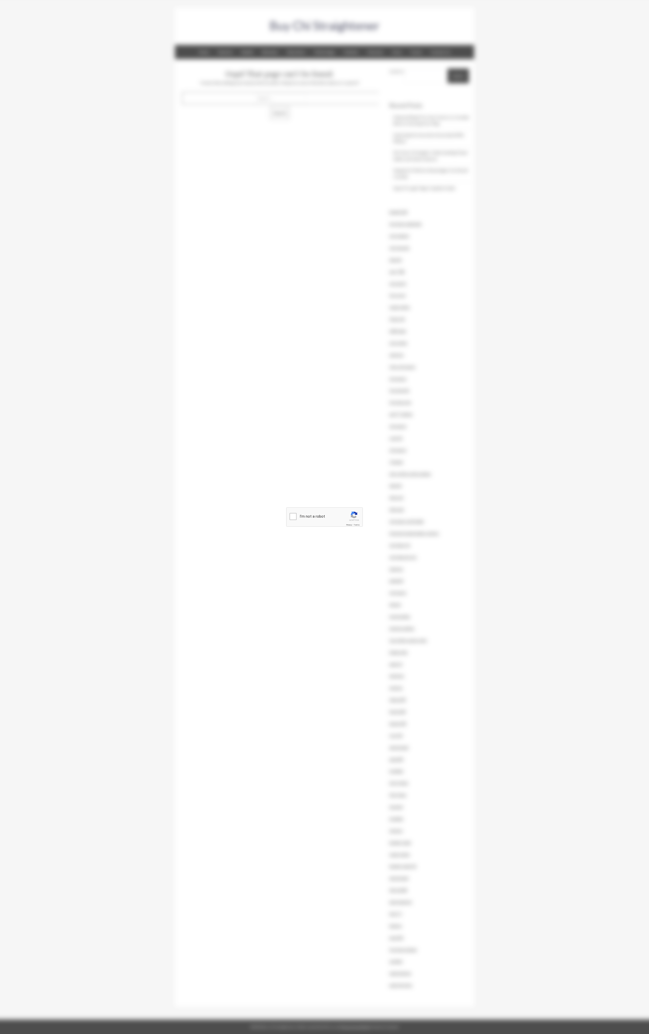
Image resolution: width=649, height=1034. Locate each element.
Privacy (349, 525)
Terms (357, 525)
